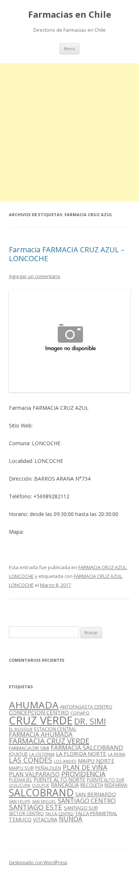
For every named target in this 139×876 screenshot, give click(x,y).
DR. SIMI (90, 721)
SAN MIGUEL (44, 801)
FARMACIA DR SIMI (29, 748)
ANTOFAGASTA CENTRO (86, 706)
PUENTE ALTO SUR (105, 780)
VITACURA (45, 819)
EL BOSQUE (21, 729)
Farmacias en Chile (69, 14)
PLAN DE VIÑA (85, 767)
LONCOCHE (21, 576)
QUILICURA (19, 785)
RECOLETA (91, 785)
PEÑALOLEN (48, 768)
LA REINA (116, 754)
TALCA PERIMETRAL (96, 813)
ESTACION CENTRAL (55, 729)
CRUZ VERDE (41, 720)
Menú (69, 48)
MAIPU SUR (21, 768)
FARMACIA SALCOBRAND (87, 747)
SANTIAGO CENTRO (87, 800)
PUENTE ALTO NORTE (59, 779)
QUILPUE (40, 785)
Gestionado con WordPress (38, 862)
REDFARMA (116, 785)
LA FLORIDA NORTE (81, 753)
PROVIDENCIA (83, 773)
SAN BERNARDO (95, 794)
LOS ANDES (65, 761)
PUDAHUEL (20, 780)
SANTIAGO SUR (81, 807)
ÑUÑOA (70, 818)
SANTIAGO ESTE (35, 807)
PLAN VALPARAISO (34, 774)
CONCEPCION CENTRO (39, 712)
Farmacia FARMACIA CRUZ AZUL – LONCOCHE (67, 254)
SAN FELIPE (19, 801)
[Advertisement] (69, 132)
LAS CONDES (30, 760)
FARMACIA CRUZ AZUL (102, 567)
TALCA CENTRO (59, 813)
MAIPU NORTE (96, 760)
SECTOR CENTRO (26, 813)
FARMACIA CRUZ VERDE (49, 741)
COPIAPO (79, 713)
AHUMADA (34, 704)
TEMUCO (20, 819)
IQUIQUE (18, 754)
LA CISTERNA (41, 754)
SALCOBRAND (41, 792)
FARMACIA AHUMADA (41, 734)
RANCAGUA (65, 784)
